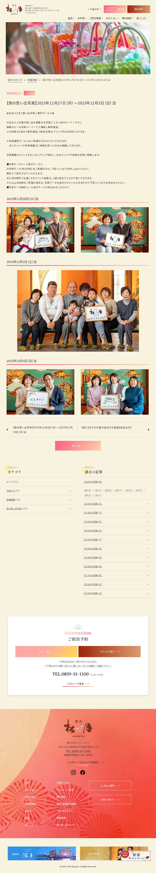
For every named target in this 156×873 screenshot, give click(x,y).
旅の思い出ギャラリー (67, 825)
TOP (27, 782)
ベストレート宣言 (65, 789)
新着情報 (61, 817)
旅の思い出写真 (14, 508)
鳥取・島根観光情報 (66, 803)
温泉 (70, 18)
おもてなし (111, 18)
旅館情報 (11, 499)
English (94, 9)
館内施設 (127, 18)
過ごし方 (140, 18)
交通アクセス (63, 782)
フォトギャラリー (64, 810)
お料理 (80, 18)
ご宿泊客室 (95, 18)
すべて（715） (13, 481)
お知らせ (11, 490)
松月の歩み (30, 796)
